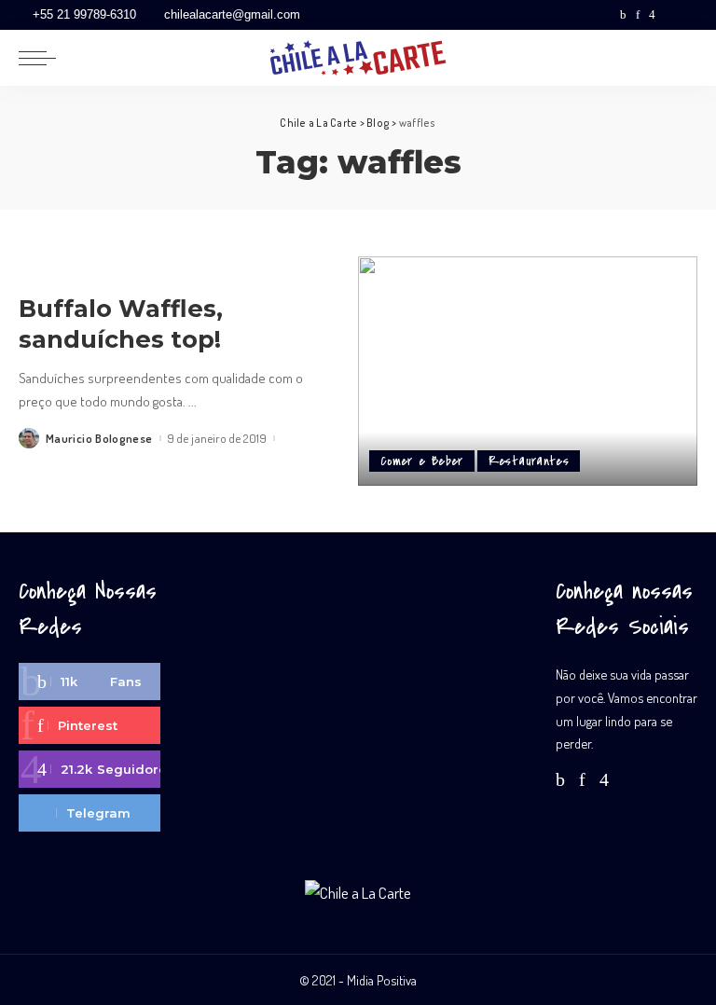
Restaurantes (529, 461)
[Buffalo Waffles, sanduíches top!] (527, 371)
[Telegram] (688, 15)
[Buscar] (681, 58)
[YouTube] (669, 15)
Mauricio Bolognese (99, 439)
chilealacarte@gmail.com (232, 14)
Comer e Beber (421, 461)
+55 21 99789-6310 (84, 14)
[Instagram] (652, 15)
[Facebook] (623, 15)
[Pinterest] (637, 15)
